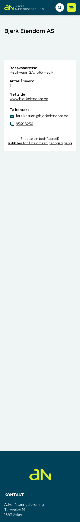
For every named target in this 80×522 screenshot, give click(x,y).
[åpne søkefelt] (59, 7)
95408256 (24, 124)
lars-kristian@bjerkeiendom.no (42, 116)
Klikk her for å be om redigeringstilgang (40, 143)
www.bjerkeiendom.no (29, 99)
